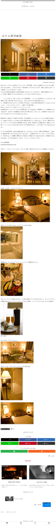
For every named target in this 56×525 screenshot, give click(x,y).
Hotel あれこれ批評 (5, 428)
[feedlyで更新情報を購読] (14, 451)
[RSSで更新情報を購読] (41, 451)
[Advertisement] (28, 20)
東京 (13, 428)
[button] (46, 78)
